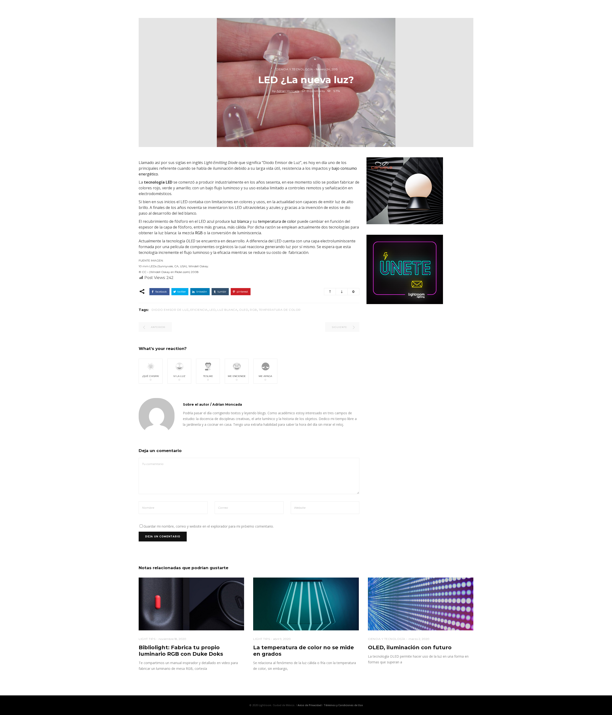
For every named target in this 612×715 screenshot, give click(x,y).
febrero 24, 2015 (327, 69)
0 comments (315, 91)
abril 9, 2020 (282, 639)
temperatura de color (277, 221)
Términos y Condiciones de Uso (343, 705)
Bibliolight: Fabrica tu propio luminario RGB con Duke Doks (181, 650)
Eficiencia (199, 309)
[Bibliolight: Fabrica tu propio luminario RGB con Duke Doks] (191, 604)
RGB (199, 232)
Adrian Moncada (288, 91)
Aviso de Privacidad (310, 705)
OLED (243, 309)
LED (212, 309)
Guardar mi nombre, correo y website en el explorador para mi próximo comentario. (208, 526)
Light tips (147, 639)
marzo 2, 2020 (419, 639)
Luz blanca (227, 309)
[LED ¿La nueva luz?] (157, 416)
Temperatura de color (280, 309)
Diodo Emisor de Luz (170, 309)
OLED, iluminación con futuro (410, 647)
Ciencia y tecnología (294, 69)
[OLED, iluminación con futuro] (420, 604)
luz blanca (240, 221)
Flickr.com (182, 272)
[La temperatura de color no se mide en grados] (306, 604)
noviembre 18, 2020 (172, 639)
